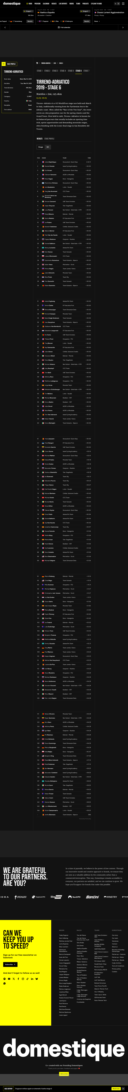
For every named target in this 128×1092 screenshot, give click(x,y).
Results (39, 138)
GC (48, 147)
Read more (116, 1088)
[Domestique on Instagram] (23, 979)
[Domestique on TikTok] (27, 979)
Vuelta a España (47, 12)
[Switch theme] (117, 3)
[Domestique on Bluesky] (36, 979)
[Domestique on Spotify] (4, 979)
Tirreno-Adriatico (45, 63)
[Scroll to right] (123, 27)
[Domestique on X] (13, 979)
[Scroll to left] (5, 27)
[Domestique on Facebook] (18, 979)
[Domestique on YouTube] (9, 979)
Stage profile (49, 138)
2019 (55, 63)
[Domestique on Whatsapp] (4, 983)
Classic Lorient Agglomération (110, 12)
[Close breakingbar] (123, 1088)
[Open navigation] (123, 3)
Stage (40, 147)
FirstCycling (88, 818)
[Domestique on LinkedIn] (32, 979)
